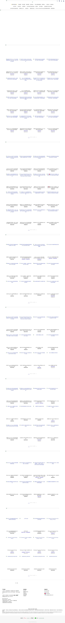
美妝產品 (51, 4)
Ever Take (47, 592)
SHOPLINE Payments (33, 621)
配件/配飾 (40, 6)
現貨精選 (19, 4)
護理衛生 (43, 4)
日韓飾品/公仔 (21, 8)
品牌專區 (23, 6)
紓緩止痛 (47, 4)
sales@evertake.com (49, 595)
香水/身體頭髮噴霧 (38, 4)
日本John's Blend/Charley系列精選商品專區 (42, 8)
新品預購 (23, 4)
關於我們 (24, 590)
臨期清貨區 (53, 8)
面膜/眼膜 (27, 4)
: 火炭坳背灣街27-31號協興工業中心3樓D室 (11, 590)
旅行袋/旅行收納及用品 (30, 6)
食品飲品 (26, 8)
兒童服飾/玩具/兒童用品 (48, 6)
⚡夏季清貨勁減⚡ (14, 4)
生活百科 (14, 6)
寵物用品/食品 (32, 8)
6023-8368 (47, 590)
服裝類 (36, 6)
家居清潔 (19, 6)
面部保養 (31, 4)
